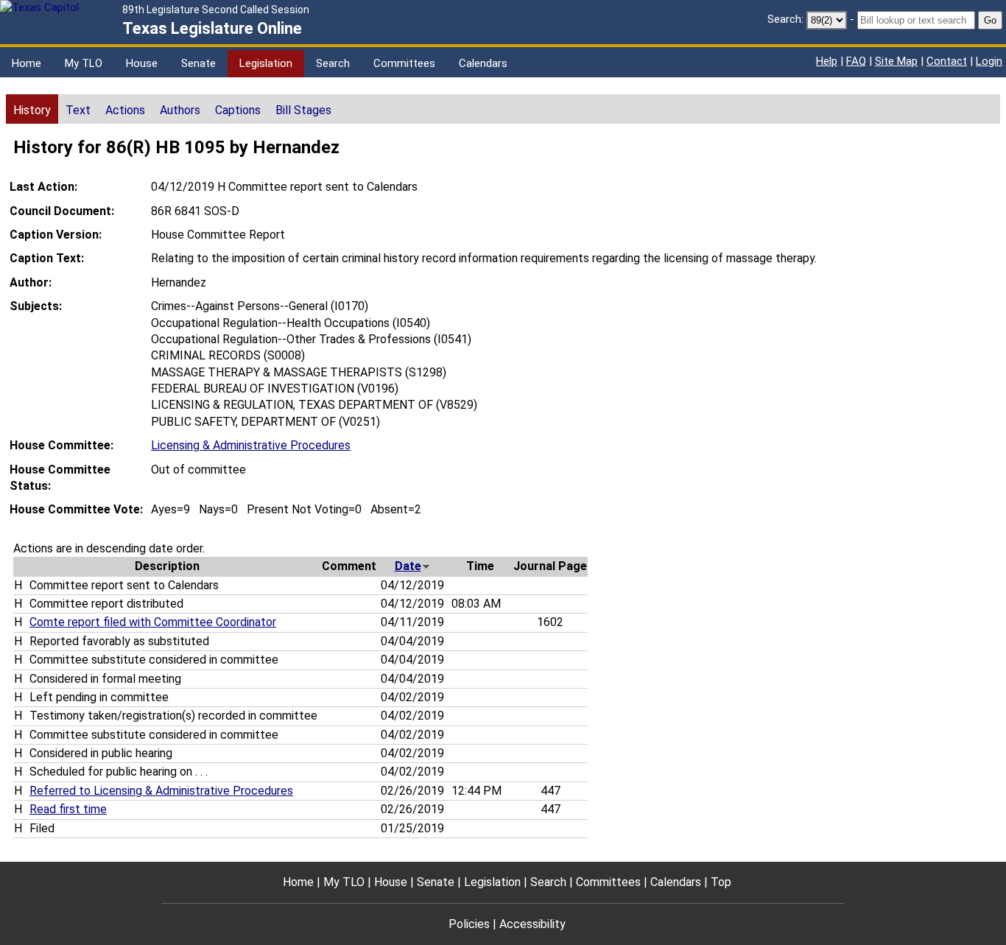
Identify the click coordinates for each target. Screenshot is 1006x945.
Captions (238, 110)
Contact (946, 61)
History (32, 110)
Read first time (68, 809)
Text (78, 110)
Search (333, 63)
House (142, 63)
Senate (198, 63)
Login (989, 61)
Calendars (483, 63)
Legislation (265, 63)
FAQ (856, 61)
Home (26, 63)
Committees (404, 63)
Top (721, 882)
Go (990, 20)
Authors (180, 110)
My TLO (83, 63)
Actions (125, 110)
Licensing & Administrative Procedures (251, 445)
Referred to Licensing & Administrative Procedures (161, 791)
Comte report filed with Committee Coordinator (152, 622)
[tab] (32, 109)
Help (826, 61)
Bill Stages (303, 110)
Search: (785, 19)
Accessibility (532, 924)
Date (408, 566)
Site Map (896, 61)
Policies (469, 924)
